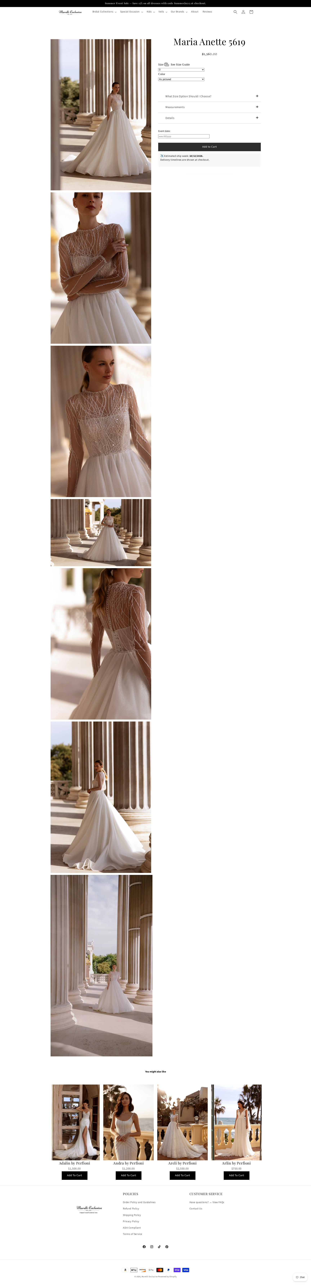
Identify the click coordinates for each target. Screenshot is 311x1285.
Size (174, 64)
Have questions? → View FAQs (207, 1202)
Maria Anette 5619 (209, 41)
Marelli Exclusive (150, 1276)
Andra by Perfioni (128, 1163)
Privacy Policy (131, 1221)
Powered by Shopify (167, 1276)
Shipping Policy (132, 1215)
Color (161, 74)
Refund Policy (131, 1209)
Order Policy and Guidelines (139, 1202)
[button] (104, 12)
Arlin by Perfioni (236, 1163)
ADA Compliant (132, 1228)
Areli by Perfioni (182, 1163)
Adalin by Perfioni (74, 1163)
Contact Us (196, 1209)
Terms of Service (132, 1234)
